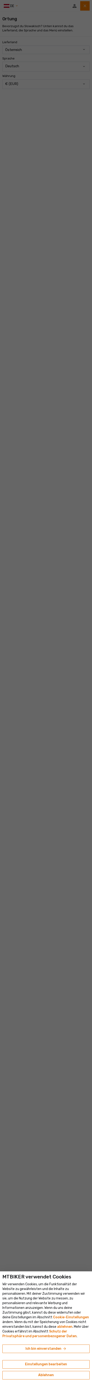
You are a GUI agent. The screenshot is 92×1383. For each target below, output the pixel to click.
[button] (64, 1327)
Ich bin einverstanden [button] (46, 1348)
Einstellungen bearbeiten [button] (46, 1364)
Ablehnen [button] (46, 1375)
